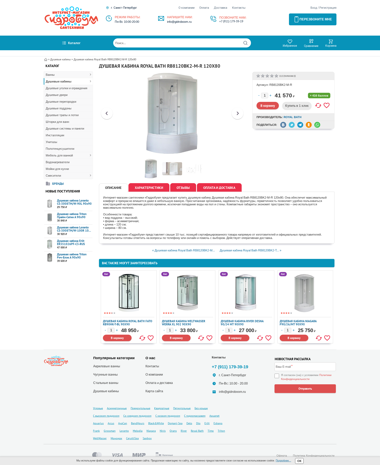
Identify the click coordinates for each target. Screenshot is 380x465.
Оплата (204, 7)
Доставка (220, 7)
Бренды (58, 183)
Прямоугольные (140, 408)
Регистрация (327, 7)
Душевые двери (56, 95)
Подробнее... (283, 460)
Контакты (238, 7)
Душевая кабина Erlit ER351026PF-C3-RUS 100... (71, 244)
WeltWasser (100, 438)
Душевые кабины (58, 81)
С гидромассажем (194, 416)
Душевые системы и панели (65, 128)
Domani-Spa (175, 423)
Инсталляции (55, 135)
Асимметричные (117, 408)
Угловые (98, 408)
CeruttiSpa (132, 438)
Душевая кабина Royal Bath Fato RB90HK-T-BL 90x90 (127, 322)
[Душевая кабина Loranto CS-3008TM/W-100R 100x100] (49, 230)
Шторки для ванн (57, 121)
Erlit (207, 423)
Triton (221, 431)
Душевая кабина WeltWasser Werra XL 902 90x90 (183, 322)
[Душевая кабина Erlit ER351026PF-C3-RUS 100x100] (49, 244)
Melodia (137, 431)
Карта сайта (154, 391)
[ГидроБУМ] (71, 18)
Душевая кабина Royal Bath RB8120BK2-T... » (250, 250)
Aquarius (98, 423)
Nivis (163, 431)
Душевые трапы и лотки (62, 115)
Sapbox (147, 438)
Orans (173, 431)
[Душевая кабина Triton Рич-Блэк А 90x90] (49, 257)
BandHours (137, 423)
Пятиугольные (182, 408)
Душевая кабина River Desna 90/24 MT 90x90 (242, 322)
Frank (96, 431)
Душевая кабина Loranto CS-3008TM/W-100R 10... (74, 228)
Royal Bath (292, 117)
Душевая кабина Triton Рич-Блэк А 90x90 (71, 255)
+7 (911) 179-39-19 (231, 21)
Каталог (74, 43)
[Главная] (45, 59)
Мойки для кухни (57, 168)
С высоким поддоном (106, 416)
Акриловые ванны (106, 366)
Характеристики (149, 188)
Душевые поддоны (58, 108)
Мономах (116, 438)
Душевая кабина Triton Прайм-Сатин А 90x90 (71, 215)
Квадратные (161, 408)
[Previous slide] (107, 113)
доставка (166, 383)
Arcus (111, 423)
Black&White (156, 423)
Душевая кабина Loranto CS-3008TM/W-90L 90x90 (74, 202)
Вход (314, 7)
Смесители (53, 175)
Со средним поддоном (137, 416)
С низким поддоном (167, 416)
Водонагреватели (57, 162)
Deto (189, 423)
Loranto (124, 431)
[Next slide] (237, 113)
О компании (187, 7)
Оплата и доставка (219, 188)
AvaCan (122, 423)
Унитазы (51, 142)
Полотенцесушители (60, 148)
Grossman (110, 431)
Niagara (151, 431)
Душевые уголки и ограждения (66, 88)
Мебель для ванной (59, 155)
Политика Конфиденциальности (313, 455)
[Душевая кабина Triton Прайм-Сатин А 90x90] (49, 217)
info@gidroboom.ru (179, 21)
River (184, 431)
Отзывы (183, 188)
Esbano (218, 423)
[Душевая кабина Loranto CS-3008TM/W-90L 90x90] (49, 204)
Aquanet (214, 416)
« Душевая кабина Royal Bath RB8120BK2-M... (183, 250)
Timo (211, 431)
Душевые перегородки (61, 101)
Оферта (281, 455)
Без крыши (201, 408)
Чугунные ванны (105, 374)
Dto (198, 423)
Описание (113, 188)
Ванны (50, 74)
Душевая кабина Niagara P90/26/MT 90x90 (298, 322)
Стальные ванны (105, 383)
